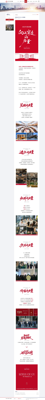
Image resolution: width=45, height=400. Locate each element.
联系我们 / (11, 398)
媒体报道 (9, 21)
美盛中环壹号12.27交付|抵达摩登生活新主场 (21, 394)
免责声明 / (9, 398)
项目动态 (9, 19)
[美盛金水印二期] (10, 27)
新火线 (28, 399)
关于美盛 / (7, 398)
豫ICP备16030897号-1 (36, 398)
